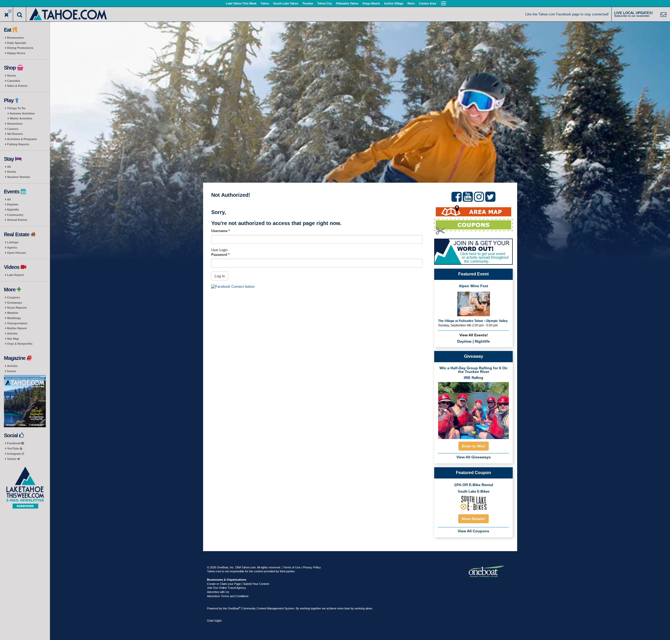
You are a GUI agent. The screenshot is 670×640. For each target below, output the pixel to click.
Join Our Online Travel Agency (226, 587)
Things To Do (16, 108)
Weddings (14, 318)
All (9, 166)
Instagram (14, 453)
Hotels (11, 171)
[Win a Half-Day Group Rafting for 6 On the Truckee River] (473, 409)
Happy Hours (16, 53)
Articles (12, 333)
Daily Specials (16, 42)
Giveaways (14, 302)
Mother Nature (17, 328)
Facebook (14, 443)
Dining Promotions (20, 47)
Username (220, 231)
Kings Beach (371, 3)
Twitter (12, 458)
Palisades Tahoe (347, 3)
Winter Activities (21, 118)
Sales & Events (17, 85)
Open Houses (16, 252)
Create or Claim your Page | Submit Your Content (238, 583)
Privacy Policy (312, 567)
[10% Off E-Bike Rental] (473, 503)
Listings (12, 242)
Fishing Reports (18, 144)
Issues (11, 371)
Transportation (17, 323)
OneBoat (234, 608)
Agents (12, 247)
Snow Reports (17, 307)
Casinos (12, 128)
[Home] (68, 13)
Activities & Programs (22, 139)
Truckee (307, 3)
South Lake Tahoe (285, 3)
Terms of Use (291, 567)
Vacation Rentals (18, 176)
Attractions (15, 123)
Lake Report (15, 274)
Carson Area (427, 3)
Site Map (13, 338)
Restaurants (15, 37)
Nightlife (13, 209)
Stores (11, 75)
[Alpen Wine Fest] (473, 303)
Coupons (13, 297)
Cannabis (13, 80)
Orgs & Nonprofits (19, 343)
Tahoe (265, 3)
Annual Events (17, 219)
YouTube (13, 448)
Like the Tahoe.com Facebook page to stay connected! (567, 14)
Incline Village (393, 3)
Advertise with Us (218, 591)
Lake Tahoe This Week (241, 3)
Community (15, 214)
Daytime (12, 204)
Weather (12, 312)
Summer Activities (22, 113)
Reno (411, 3)
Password (220, 255)
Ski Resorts (15, 133)
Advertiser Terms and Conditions (228, 596)
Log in (220, 276)
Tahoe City (324, 3)
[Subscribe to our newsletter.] (25, 488)
